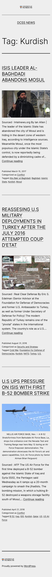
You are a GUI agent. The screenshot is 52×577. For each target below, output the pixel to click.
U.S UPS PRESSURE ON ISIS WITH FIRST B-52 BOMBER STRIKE (26, 387)
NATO (26, 353)
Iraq (17, 516)
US (40, 516)
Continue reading (12, 161)
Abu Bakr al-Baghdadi (20, 178)
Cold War (14, 350)
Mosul (19, 181)
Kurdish (11, 181)
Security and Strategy (27, 346)
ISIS (22, 516)
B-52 (12, 516)
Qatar (35, 516)
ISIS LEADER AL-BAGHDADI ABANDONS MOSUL (23, 74)
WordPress (29, 566)
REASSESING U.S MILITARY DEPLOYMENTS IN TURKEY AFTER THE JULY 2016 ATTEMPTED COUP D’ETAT (24, 227)
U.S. (39, 353)
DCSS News (26, 23)
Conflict (21, 174)
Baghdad (36, 178)
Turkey (33, 353)
